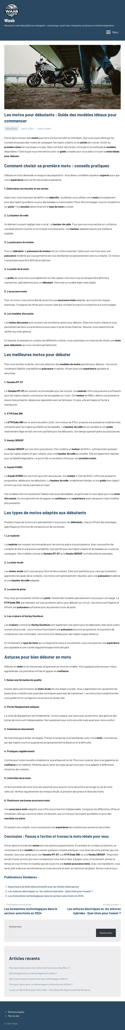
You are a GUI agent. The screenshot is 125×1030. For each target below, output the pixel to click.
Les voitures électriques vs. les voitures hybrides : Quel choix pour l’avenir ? (50, 891)
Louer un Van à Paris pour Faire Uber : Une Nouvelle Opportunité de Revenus (49, 989)
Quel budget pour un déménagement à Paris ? (33, 973)
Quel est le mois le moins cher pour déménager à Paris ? (38, 978)
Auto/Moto (11, 128)
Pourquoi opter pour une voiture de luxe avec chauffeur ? (39, 967)
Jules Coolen (44, 128)
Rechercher (15, 926)
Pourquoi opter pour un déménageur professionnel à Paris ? (41, 984)
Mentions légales (16, 1012)
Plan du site (13, 1016)
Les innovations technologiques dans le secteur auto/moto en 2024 (46, 895)
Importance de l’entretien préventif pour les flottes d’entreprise (43, 886)
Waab (9, 20)
